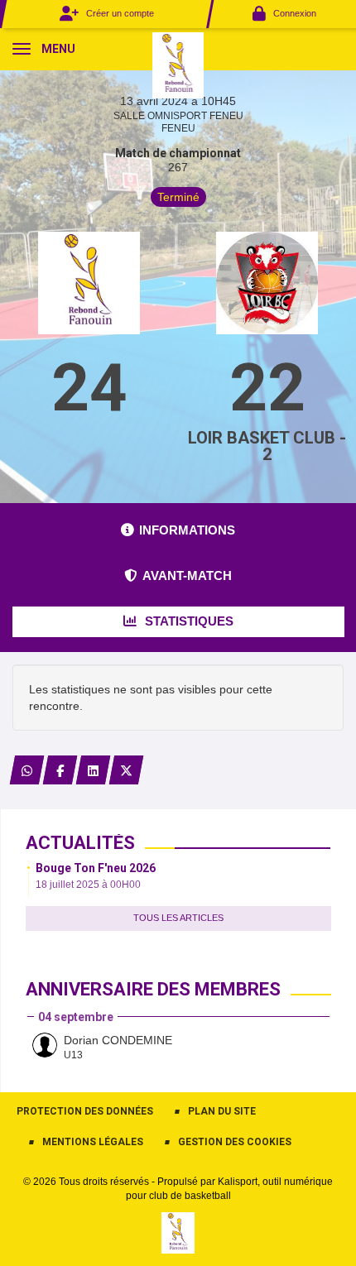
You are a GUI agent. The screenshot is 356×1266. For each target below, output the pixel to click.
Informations (187, 530)
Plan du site (222, 1111)
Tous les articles (178, 918)
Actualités (80, 842)
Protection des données (85, 1111)
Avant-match (187, 575)
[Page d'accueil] (178, 64)
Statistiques (187, 621)
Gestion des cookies (234, 1142)
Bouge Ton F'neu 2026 (96, 868)
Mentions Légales (92, 1142)
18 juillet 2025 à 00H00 (88, 884)
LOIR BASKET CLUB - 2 (267, 446)
